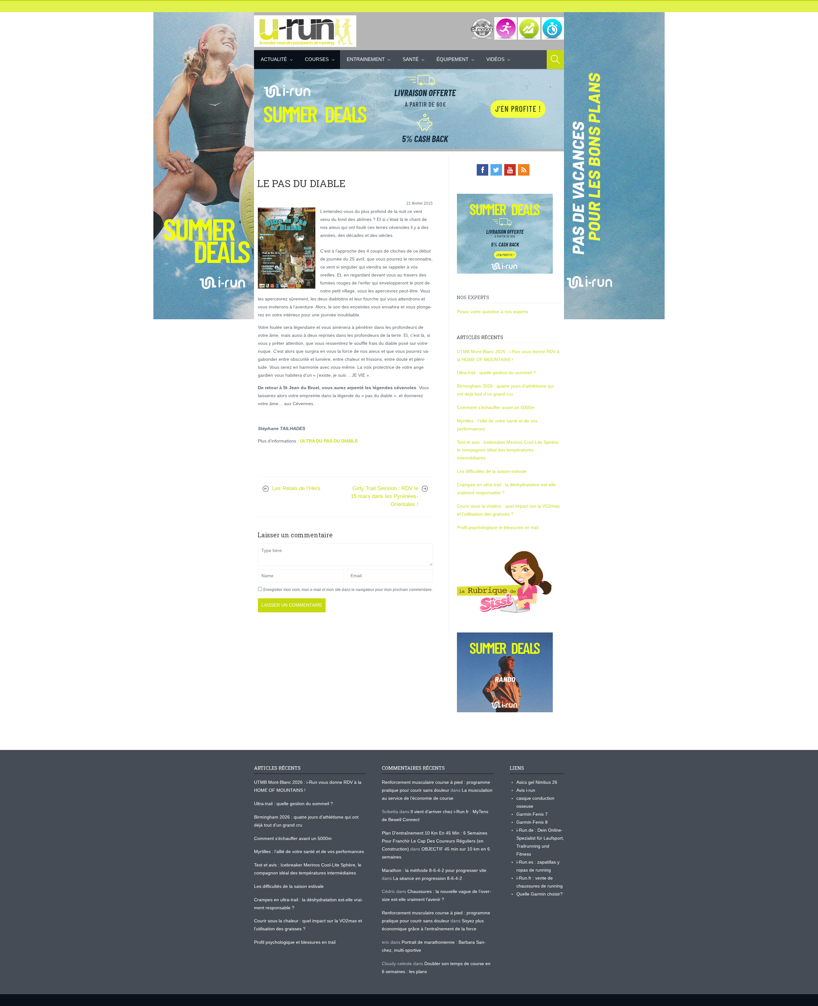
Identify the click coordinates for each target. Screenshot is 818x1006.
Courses (317, 59)
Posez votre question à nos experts (492, 311)
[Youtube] (510, 170)
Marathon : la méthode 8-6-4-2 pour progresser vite (434, 870)
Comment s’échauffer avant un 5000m (496, 407)
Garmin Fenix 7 (532, 814)
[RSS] (523, 170)
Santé (411, 59)
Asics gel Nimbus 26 (536, 782)
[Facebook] (482, 170)
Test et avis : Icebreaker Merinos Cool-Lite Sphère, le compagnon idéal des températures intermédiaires (508, 450)
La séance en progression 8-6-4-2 (427, 878)
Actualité (274, 59)
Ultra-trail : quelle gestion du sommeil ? (496, 372)
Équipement (452, 59)
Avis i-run (525, 790)
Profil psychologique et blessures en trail (497, 527)
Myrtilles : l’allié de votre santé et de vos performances (309, 851)
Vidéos (495, 59)
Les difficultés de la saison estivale (492, 471)
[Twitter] (496, 170)
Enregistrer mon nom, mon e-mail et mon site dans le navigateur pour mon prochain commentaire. (348, 589)
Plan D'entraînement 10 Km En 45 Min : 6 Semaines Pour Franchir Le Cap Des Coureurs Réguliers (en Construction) (434, 840)
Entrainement (366, 59)
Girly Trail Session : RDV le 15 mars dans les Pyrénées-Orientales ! (384, 496)
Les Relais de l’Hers (296, 488)
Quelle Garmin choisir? (539, 893)
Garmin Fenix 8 (532, 822)
